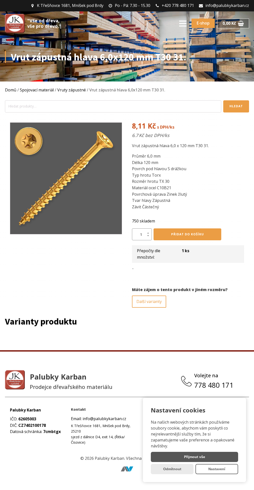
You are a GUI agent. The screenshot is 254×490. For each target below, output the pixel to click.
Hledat (236, 106)
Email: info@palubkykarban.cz (98, 418)
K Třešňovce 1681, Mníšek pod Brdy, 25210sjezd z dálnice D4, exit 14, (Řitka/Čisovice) (100, 434)
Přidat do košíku (187, 234)
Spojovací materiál (37, 90)
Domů (10, 90)
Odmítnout (172, 469)
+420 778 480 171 (178, 5)
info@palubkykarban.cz (227, 5)
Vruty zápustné (71, 90)
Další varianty (149, 301)
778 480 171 (214, 385)
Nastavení (216, 469)
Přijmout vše (194, 457)
